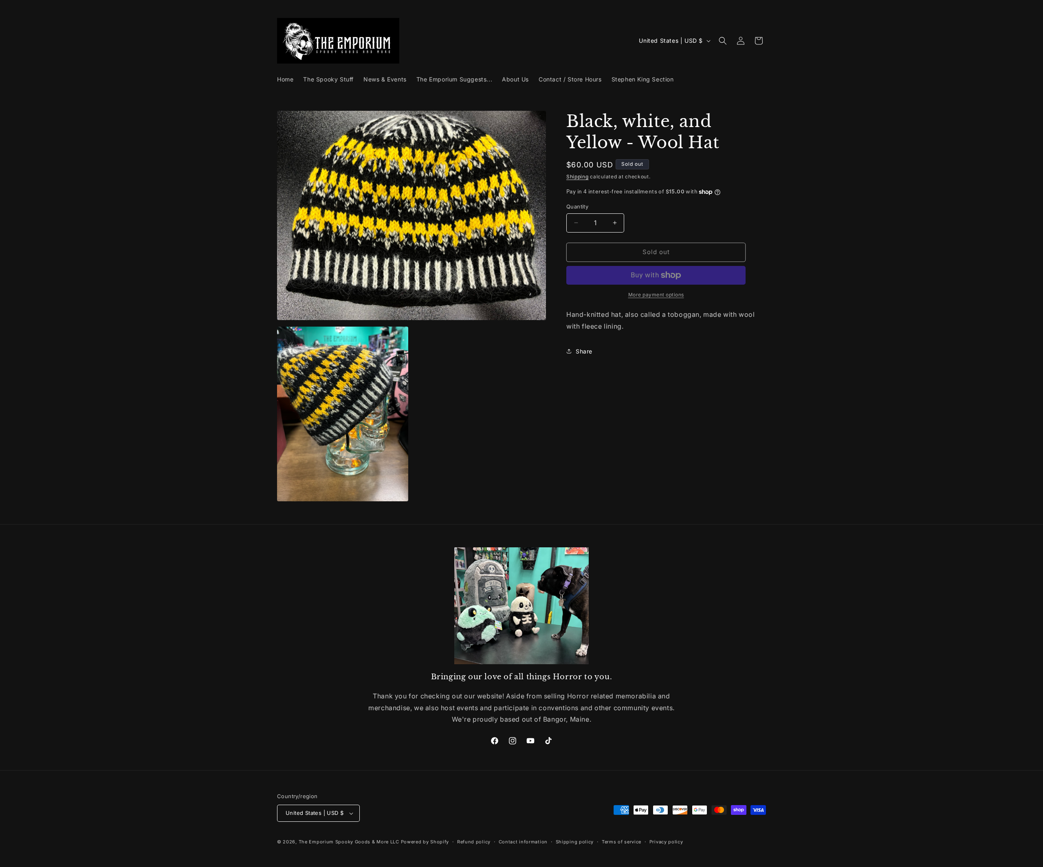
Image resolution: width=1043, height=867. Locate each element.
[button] (723, 41)
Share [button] (584, 351)
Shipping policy (575, 842)
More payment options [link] (656, 295)
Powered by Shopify (425, 842)
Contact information (523, 842)
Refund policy (474, 842)
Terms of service (621, 842)
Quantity (577, 206)
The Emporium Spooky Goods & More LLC (349, 842)
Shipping (577, 176)
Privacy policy (666, 842)
